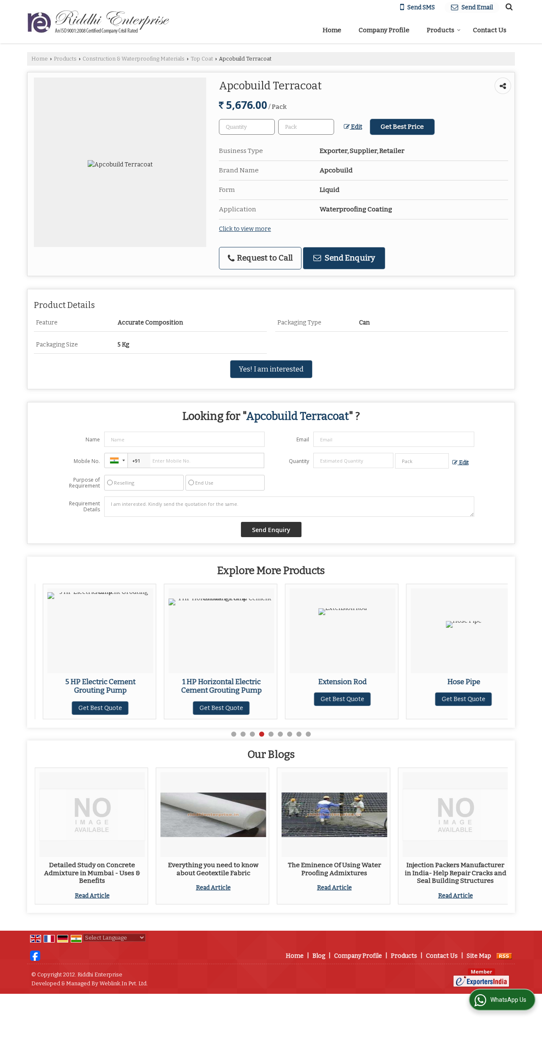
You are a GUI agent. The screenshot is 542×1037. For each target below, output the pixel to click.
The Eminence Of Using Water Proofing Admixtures (334, 868)
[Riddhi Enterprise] (98, 21)
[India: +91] (116, 460)
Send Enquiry (349, 258)
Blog (318, 955)
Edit (356, 126)
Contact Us (489, 30)
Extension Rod (334, 681)
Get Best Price (402, 126)
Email (302, 439)
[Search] (508, 6)
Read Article (92, 895)
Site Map (479, 955)
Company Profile (384, 30)
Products (440, 30)
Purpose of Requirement (84, 483)
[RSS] (504, 955)
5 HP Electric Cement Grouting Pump (92, 685)
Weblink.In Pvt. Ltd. (124, 983)
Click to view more (245, 229)
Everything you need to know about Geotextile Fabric (213, 868)
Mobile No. (87, 461)
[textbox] (306, 127)
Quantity (299, 461)
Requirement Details (84, 507)
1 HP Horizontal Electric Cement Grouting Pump (213, 685)
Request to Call (264, 258)
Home (332, 30)
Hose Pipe (455, 681)
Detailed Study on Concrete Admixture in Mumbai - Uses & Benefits (92, 872)
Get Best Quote (92, 708)
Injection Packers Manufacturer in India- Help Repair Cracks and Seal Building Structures (455, 872)
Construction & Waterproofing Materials (134, 58)
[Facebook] (35, 955)
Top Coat (202, 58)
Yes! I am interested (271, 369)
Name (93, 439)
